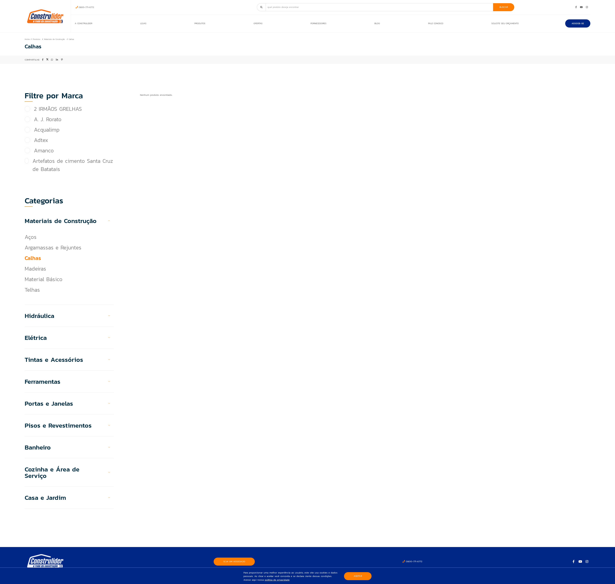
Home (27, 39)
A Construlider (83, 23)
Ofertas (258, 23)
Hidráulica (39, 315)
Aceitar (358, 576)
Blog (377, 23)
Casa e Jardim (45, 497)
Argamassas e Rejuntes (53, 247)
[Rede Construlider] (45, 16)
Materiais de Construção (55, 39)
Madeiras (35, 268)
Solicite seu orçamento (505, 23)
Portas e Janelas (49, 403)
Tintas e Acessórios (54, 359)
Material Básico (43, 279)
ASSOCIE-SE (578, 23)
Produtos (199, 23)
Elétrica (36, 337)
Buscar (504, 7)
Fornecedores (318, 23)
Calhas (71, 39)
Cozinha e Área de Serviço (52, 472)
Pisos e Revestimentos (58, 425)
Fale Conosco (435, 23)
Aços (31, 237)
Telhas (32, 289)
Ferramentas (42, 381)
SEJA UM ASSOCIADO (234, 561)
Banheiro (38, 447)
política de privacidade (277, 580)
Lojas (143, 23)
